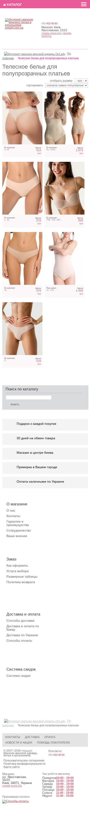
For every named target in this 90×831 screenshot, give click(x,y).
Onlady (27, 751)
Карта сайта (11, 767)
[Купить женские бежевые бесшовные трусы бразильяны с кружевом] (22, 328)
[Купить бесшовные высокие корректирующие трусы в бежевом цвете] (64, 258)
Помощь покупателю (53, 742)
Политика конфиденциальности (24, 763)
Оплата (49, 737)
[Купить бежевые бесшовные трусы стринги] (22, 118)
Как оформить (17, 565)
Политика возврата (20, 582)
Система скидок (18, 675)
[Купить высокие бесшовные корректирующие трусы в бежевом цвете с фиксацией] (64, 118)
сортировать (34, 85)
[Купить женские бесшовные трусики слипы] (22, 188)
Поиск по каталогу (22, 389)
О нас (10, 510)
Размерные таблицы (21, 576)
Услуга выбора (17, 571)
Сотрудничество (18, 530)
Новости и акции (18, 742)
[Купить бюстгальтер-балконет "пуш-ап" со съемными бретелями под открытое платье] (64, 188)
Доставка (32, 737)
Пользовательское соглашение (24, 760)
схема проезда (51, 33)
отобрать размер (61, 80)
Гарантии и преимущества (17, 523)
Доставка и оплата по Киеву (22, 627)
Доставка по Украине (22, 635)
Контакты (13, 516)
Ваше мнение (16, 536)
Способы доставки (20, 620)
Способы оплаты (19, 640)
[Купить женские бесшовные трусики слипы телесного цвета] (22, 258)
